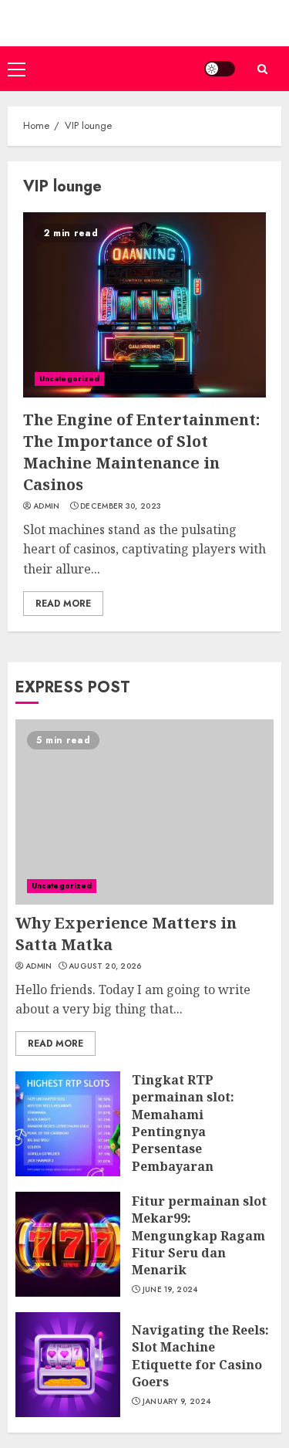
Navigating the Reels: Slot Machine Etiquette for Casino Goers (200, 1355)
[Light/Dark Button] (219, 68)
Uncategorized (69, 378)
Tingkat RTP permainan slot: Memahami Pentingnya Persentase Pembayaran (183, 1123)
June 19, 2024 (170, 1289)
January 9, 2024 (177, 1401)
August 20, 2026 (105, 966)
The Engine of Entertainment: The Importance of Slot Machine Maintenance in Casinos (141, 452)
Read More (63, 604)
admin (46, 506)
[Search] (262, 69)
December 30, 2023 (120, 506)
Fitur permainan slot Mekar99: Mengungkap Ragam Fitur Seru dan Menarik (199, 1236)
